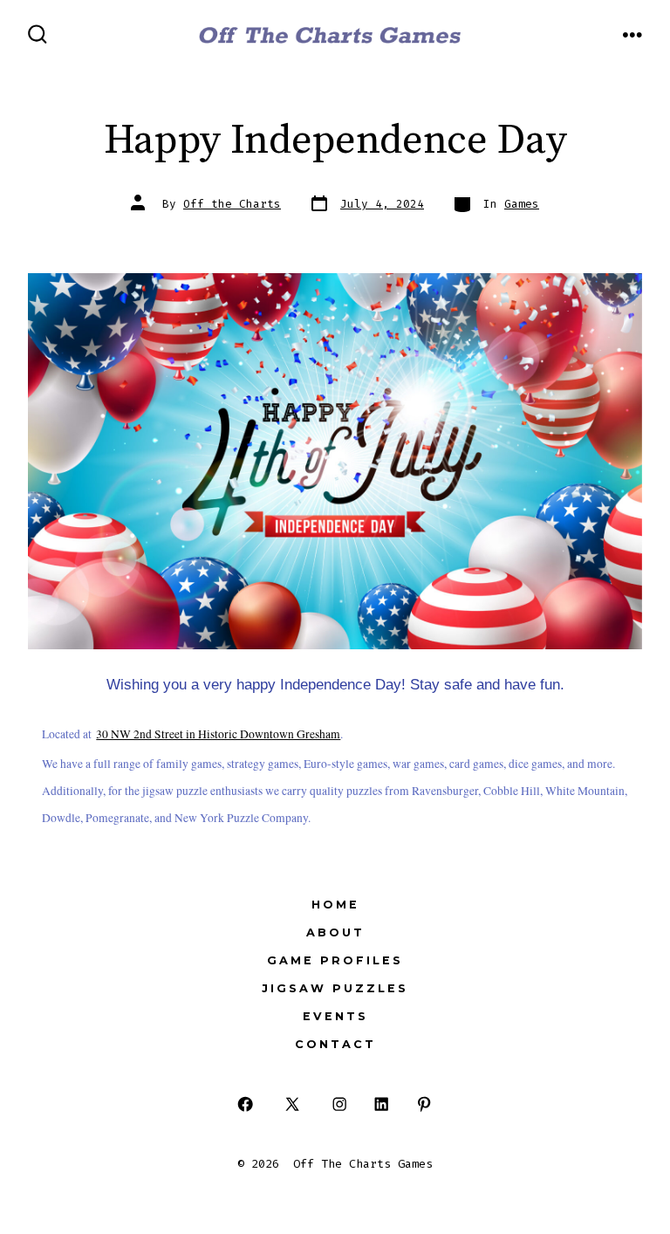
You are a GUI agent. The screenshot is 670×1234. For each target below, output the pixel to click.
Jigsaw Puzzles (335, 988)
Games (521, 203)
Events (335, 1016)
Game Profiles (335, 960)
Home (335, 904)
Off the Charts (232, 203)
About (335, 932)
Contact (335, 1044)
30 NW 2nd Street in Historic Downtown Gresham (218, 734)
